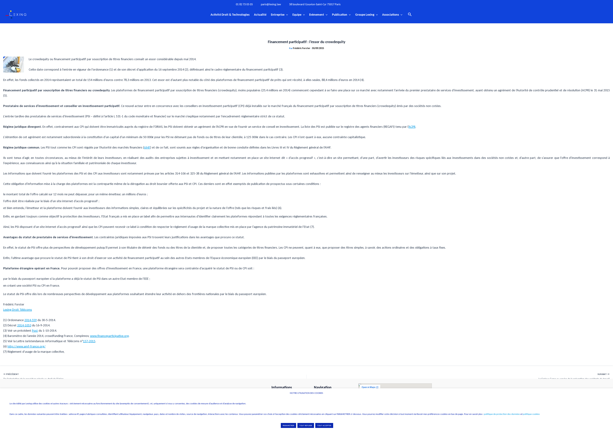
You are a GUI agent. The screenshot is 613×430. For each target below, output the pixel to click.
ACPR (412, 127)
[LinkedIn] (380, 4)
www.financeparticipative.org (109, 336)
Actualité (260, 14)
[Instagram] (360, 4)
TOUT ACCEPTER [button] (324, 425)
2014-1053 (24, 325)
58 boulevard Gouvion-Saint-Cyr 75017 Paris (315, 4)
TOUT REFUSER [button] (305, 425)
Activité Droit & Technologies (230, 14)
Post (35, 330)
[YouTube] (373, 4)
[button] (286, 14)
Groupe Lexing (364, 14)
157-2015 (89, 341)
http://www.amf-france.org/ (26, 346)
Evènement (316, 14)
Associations (390, 14)
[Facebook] (354, 4)
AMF (147, 147)
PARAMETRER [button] (288, 425)
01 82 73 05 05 (244, 4)
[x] (367, 4)
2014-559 (30, 320)
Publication (339, 14)
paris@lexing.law (271, 4)
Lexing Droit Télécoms (17, 310)
